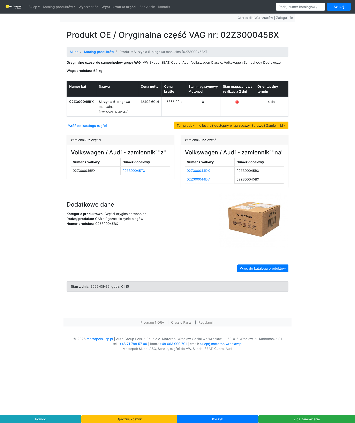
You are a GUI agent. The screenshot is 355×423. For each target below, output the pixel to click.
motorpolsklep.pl (100, 339)
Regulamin (206, 322)
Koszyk (217, 419)
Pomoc (40, 419)
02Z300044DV (198, 179)
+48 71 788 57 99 (133, 344)
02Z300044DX (198, 171)
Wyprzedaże (88, 7)
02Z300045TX (133, 171)
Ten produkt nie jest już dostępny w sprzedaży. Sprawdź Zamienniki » (231, 125)
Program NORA (152, 322)
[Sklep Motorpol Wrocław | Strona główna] (13, 7)
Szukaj (339, 7)
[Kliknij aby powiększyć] (253, 220)
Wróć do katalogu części (87, 126)
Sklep (33, 7)
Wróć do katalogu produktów (263, 268)
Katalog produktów (58, 7)
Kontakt (164, 7)
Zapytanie (147, 7)
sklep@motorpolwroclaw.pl (221, 344)
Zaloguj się (284, 18)
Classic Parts (181, 322)
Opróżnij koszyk (129, 419)
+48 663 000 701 (173, 344)
